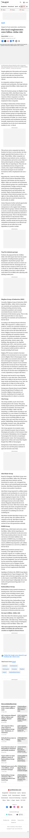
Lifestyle (23, 795)
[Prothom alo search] (20, 2)
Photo (4, 800)
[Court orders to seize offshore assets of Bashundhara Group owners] (22, 759)
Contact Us (13, 822)
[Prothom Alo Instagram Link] (15, 807)
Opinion (24, 793)
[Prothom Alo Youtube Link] (18, 807)
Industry (5, 665)
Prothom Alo (6, 820)
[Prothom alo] (5, 2)
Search (17, 800)
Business (4, 795)
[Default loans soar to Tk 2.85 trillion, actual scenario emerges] (22, 768)
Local (3, 23)
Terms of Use (21, 820)
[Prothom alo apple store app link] (20, 814)
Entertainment (16, 795)
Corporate (24, 797)
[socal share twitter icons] (5, 42)
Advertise (13, 820)
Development (13, 665)
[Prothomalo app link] (9, 814)
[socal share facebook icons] (2, 42)
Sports (16, 6)
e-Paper (13, 800)
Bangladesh (4, 6)
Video (8, 800)
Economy (14, 669)
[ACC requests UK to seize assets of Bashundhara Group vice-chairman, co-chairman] (22, 730)
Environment (4, 797)
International (11, 6)
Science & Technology (14, 797)
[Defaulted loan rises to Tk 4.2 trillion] (22, 740)
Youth (9, 795)
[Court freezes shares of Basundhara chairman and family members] (22, 749)
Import (4, 672)
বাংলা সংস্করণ (22, 800)
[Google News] (22, 807)
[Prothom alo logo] (14, 790)
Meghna (22, 669)
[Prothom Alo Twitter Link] (11, 807)
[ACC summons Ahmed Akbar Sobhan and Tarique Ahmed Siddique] (22, 719)
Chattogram (6, 669)
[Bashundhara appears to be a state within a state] (22, 709)
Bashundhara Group (14, 672)
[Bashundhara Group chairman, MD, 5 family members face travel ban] (22, 778)
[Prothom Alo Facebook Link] (7, 807)
